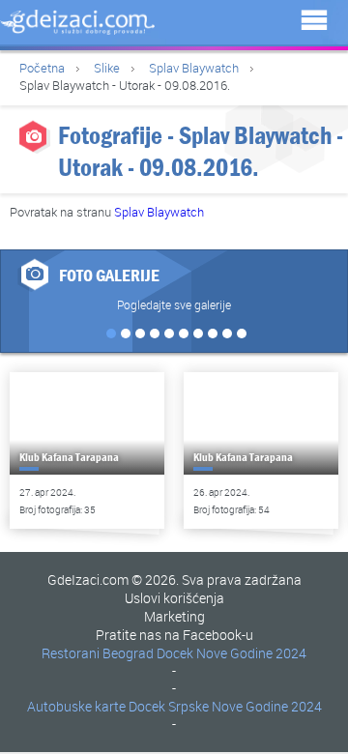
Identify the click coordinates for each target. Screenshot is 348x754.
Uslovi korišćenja (174, 598)
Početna (42, 67)
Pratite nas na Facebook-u (174, 634)
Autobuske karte (76, 706)
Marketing (174, 616)
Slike (107, 67)
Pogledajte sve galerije (174, 304)
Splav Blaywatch (194, 67)
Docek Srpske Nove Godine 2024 (225, 706)
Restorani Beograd (98, 653)
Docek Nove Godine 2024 (231, 653)
